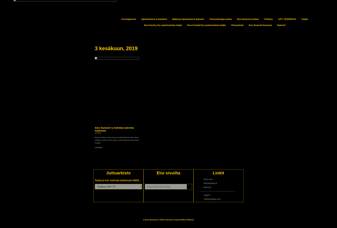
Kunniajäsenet (129, 19)
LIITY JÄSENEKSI (287, 19)
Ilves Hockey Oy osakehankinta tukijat (163, 25)
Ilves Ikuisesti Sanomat (260, 25)
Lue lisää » (99, 147)
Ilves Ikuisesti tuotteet (248, 19)
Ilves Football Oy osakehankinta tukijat (206, 25)
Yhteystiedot (237, 25)
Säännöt (281, 25)
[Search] (189, 186)
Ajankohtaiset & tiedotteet (154, 19)
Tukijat (304, 19)
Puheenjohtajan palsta (220, 19)
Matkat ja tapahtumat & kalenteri (188, 19)
